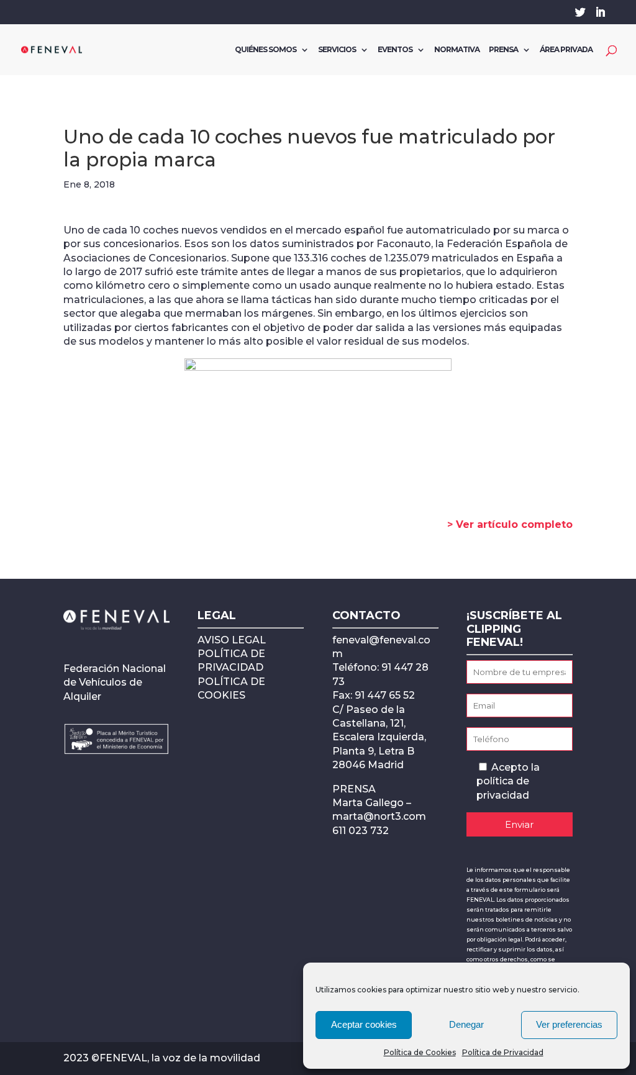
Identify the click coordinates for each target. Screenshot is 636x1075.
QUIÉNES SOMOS (265, 49)
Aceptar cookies (364, 1024)
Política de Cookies (420, 1052)
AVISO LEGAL (232, 640)
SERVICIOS (337, 49)
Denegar (466, 1024)
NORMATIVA (456, 49)
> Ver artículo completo (510, 524)
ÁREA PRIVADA (566, 49)
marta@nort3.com (379, 816)
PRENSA (503, 49)
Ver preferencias (569, 1024)
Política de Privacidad (502, 1052)
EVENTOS (395, 49)
